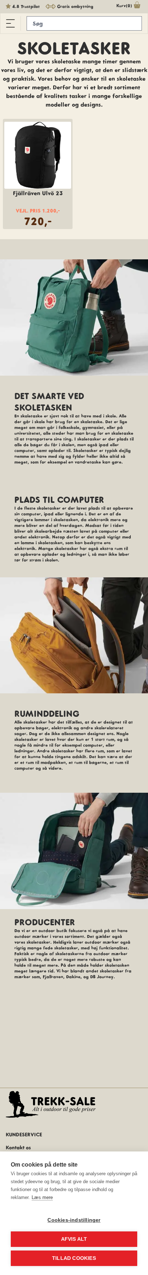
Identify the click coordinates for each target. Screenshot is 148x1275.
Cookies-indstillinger (73, 1220)
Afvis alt (74, 1239)
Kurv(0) (124, 5)
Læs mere (42, 1197)
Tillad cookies (74, 1258)
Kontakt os (18, 1147)
